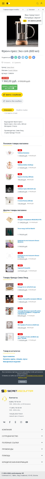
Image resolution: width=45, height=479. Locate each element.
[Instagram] (21, 422)
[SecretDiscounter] (8, 3)
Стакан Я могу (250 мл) (25, 201)
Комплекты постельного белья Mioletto (28, 241)
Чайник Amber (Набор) (25, 165)
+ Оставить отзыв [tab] (10, 113)
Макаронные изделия (11, 362)
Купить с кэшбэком (13, 95)
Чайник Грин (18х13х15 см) (26, 189)
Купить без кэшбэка (13, 101)
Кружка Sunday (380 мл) (25, 177)
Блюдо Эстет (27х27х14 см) (26, 287)
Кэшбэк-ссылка (21, 110)
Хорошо (22, 381)
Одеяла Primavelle (24, 268)
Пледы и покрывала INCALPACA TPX (29, 220)
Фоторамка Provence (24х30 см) (28, 325)
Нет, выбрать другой (34, 21)
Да (25, 21)
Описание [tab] (8, 110)
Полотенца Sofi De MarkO (26, 228)
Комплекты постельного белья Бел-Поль (28, 256)
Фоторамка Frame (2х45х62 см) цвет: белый (28, 337)
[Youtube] (26, 422)
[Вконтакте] (4, 422)
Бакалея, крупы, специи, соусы (15, 359)
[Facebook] (9, 422)
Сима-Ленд (10, 67)
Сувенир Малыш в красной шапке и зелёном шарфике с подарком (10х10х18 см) (29, 312)
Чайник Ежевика (23, 153)
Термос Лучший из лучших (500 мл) (30, 299)
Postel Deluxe (12, 70)
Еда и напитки (9, 356)
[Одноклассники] (15, 422)
